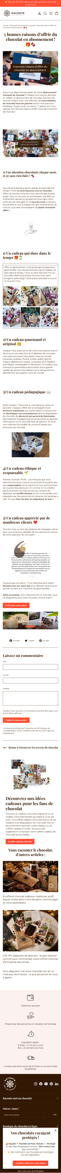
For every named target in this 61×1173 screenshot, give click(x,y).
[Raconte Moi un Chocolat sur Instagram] (35, 1083)
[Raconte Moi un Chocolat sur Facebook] (40, 1083)
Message (6, 689)
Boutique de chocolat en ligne (20, 1126)
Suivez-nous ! (11, 1108)
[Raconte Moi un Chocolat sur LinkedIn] (56, 1083)
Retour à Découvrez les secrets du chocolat (33, 747)
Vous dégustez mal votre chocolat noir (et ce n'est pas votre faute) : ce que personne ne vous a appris (30, 974)
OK (55, 1114)
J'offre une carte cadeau (16, 605)
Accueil (5, 25)
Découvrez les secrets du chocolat (22, 25)
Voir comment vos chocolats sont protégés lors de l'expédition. (31, 1153)
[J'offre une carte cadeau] (30, 143)
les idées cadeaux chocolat (20, 841)
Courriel (6, 675)
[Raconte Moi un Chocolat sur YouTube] (46, 1083)
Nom (5, 662)
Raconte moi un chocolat (17, 1098)
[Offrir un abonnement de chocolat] (30, 628)
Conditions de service (32, 731)
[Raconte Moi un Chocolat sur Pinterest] (51, 1083)
